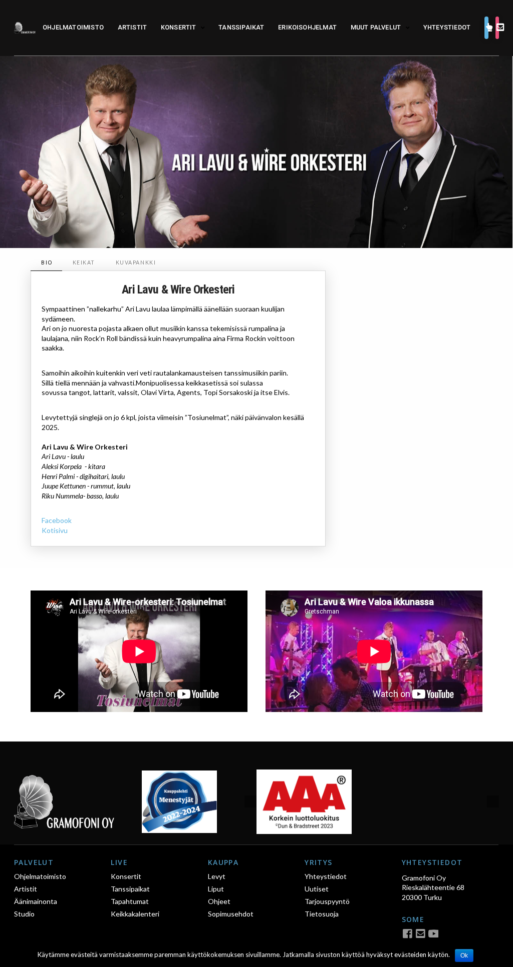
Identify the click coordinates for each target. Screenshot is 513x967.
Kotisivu (55, 530)
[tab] (46, 262)
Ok (464, 955)
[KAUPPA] (486, 28)
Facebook (57, 520)
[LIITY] (497, 28)
